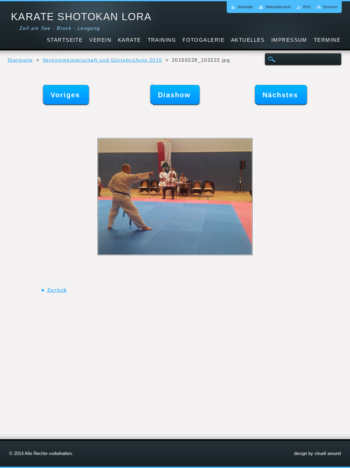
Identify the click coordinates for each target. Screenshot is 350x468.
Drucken (330, 7)
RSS (307, 7)
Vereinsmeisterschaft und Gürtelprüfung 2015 (102, 60)
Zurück (57, 290)
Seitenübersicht (278, 7)
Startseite (20, 60)
